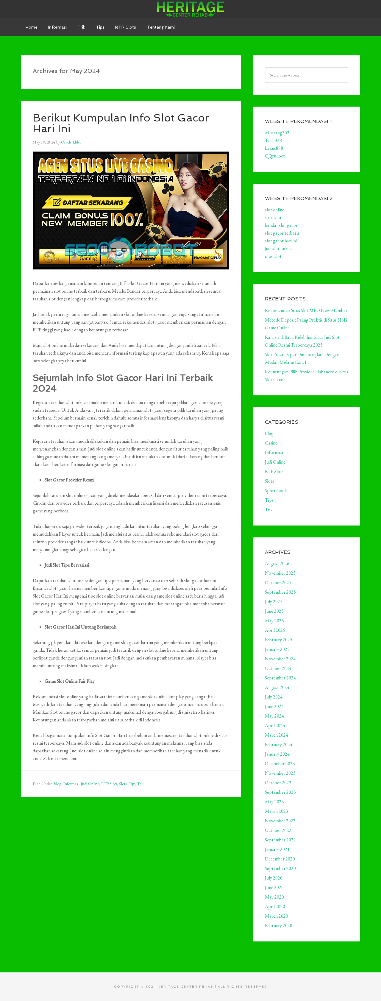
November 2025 (280, 573)
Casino (271, 443)
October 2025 (278, 582)
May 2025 (274, 621)
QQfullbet (275, 156)
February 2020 (278, 925)
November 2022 (280, 821)
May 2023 (274, 802)
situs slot (273, 217)
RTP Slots (109, 783)
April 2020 (275, 906)
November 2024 (280, 659)
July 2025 (273, 601)
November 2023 (280, 773)
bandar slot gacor (281, 225)
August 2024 (277, 687)
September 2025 (280, 592)
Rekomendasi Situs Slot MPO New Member (306, 310)
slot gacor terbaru (282, 233)
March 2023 (276, 811)
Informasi (71, 783)
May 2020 (274, 897)
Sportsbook (276, 490)
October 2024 (278, 668)
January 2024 (277, 754)
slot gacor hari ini (281, 241)
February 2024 (278, 744)
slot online (274, 210)
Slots (123, 783)
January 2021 (277, 849)
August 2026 (277, 563)
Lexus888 (274, 148)
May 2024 (274, 716)
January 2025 (277, 649)
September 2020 (280, 868)
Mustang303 (277, 133)
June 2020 (274, 887)
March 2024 (276, 735)
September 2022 (280, 840)
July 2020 (273, 878)
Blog (57, 783)
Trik (140, 783)
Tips (132, 783)
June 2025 (274, 611)
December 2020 (280, 859)
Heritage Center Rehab (190, 9)
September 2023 (280, 792)
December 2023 (280, 763)
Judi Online (90, 783)
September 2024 (280, 678)
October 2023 (278, 782)
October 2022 (278, 830)
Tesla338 (273, 140)
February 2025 (278, 640)
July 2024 (273, 697)
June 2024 (274, 706)
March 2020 (276, 916)
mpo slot (273, 256)
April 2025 (275, 630)
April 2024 (275, 725)
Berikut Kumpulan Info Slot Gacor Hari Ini (121, 123)
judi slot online (278, 248)
